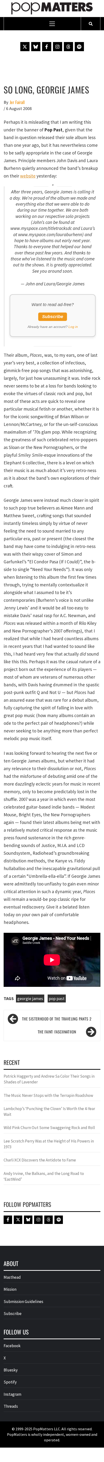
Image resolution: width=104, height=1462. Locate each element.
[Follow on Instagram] (57, 46)
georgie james (30, 998)
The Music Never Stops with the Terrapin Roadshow (48, 1095)
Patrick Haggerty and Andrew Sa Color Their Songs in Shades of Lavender (49, 1079)
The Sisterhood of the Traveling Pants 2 (57, 1019)
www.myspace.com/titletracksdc (41, 228)
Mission (10, 1289)
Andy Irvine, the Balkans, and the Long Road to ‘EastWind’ (44, 1176)
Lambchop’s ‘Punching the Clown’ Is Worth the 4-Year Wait (49, 1111)
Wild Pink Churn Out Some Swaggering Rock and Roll (50, 1127)
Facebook (12, 1345)
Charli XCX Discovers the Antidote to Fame (40, 1160)
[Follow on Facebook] (46, 46)
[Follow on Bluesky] (35, 46)
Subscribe (52, 316)
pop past (57, 998)
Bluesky (11, 1370)
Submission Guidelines (23, 1301)
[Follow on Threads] (68, 46)
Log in (73, 327)
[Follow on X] (25, 46)
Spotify (10, 1382)
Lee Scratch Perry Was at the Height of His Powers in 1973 (49, 1143)
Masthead (12, 1277)
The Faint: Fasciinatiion (57, 1032)
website (28, 176)
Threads (11, 1406)
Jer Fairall (17, 102)
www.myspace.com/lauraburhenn (50, 234)
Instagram (12, 1394)
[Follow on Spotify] (79, 46)
